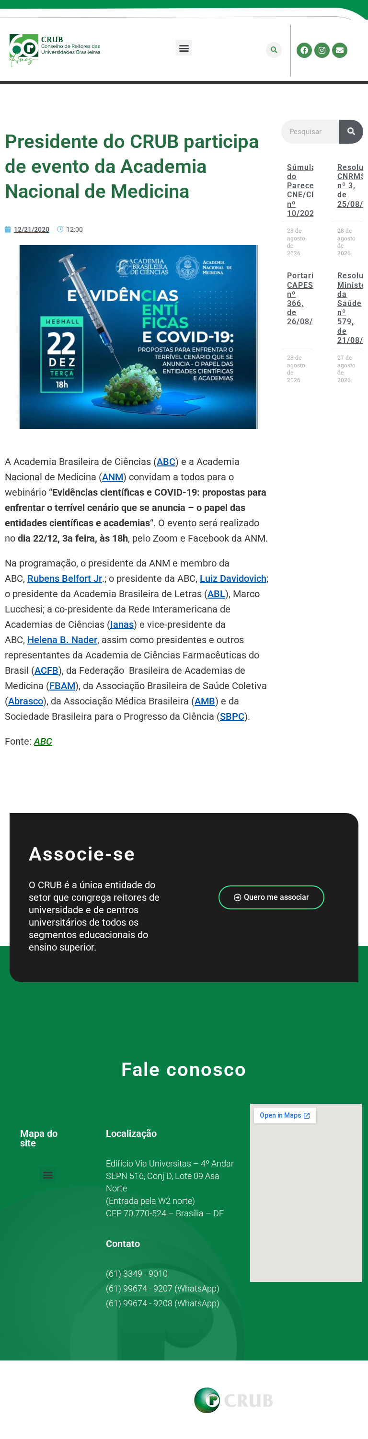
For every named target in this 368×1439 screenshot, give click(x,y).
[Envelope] (339, 50)
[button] (184, 48)
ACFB (46, 670)
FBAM (62, 685)
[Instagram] (322, 50)
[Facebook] (304, 50)
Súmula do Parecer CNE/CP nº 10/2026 (303, 190)
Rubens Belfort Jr (64, 578)
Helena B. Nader (62, 640)
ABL (216, 594)
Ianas (122, 624)
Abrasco (25, 701)
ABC (166, 461)
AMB (205, 701)
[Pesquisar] (351, 132)
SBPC (232, 716)
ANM (112, 477)
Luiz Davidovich (233, 578)
